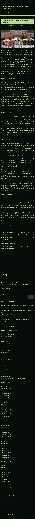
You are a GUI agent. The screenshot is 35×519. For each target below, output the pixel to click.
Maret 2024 (5, 427)
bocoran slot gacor (7, 103)
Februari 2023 (6, 453)
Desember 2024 (6, 407)
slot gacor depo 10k (7, 359)
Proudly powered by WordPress (10, 514)
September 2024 (6, 414)
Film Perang (5, 477)
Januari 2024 (6, 432)
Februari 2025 (6, 404)
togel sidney (30, 200)
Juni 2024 (5, 420)
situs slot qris (6, 355)
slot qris (4, 341)
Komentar (5, 252)
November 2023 (6, 436)
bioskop (4, 465)
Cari (2, 294)
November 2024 (6, 409)
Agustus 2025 (6, 397)
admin (21, 25)
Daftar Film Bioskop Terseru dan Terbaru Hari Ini (26, 235)
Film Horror (5, 474)
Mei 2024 (4, 423)
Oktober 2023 (6, 439)
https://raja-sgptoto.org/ (9, 499)
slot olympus (5, 348)
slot (2, 357)
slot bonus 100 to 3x (7, 495)
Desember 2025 (6, 391)
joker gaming (5, 352)
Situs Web (4, 279)
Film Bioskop (6, 470)
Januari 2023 (6, 455)
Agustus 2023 (6, 443)
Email (3, 275)
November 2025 (6, 393)
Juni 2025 (5, 400)
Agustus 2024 (6, 416)
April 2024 (5, 425)
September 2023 (6, 441)
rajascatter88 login (7, 334)
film (3, 467)
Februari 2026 (6, 388)
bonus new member (6, 336)
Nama (3, 271)
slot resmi (4, 369)
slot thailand (5, 345)
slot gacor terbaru (7, 487)
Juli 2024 (5, 418)
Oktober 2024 (6, 411)
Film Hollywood (6, 472)
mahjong (3, 362)
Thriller (4, 479)
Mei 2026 (4, 386)
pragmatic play (5, 343)
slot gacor (4, 365)
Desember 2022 (6, 457)
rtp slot (19, 128)
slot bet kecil (5, 339)
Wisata (4, 483)
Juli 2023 (5, 446)
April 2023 (5, 450)
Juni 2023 (5, 448)
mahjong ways (5, 374)
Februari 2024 (6, 430)
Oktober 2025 (6, 395)
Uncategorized (12, 225)
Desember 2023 (6, 434)
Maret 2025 (5, 402)
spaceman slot (5, 376)
